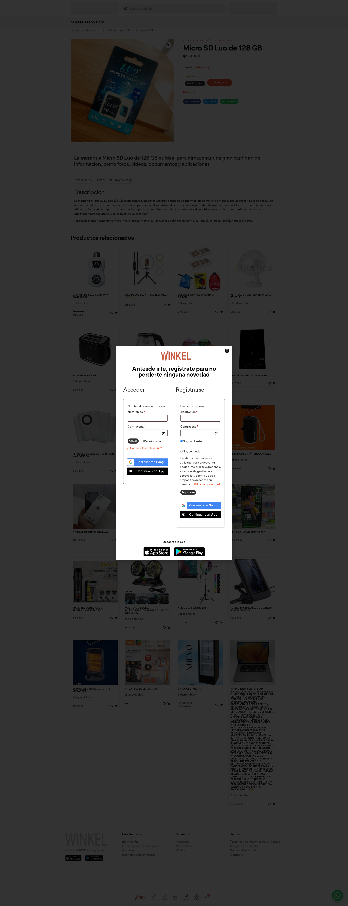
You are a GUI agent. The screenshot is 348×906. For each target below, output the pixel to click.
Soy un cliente (192, 441)
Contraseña (144, 426)
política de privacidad (205, 484)
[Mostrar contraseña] (164, 433)
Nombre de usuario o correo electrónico (146, 408)
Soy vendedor (192, 451)
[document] (174, 453)
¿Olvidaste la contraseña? (144, 448)
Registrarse (188, 492)
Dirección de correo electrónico (196, 408)
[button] (227, 351)
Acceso (133, 440)
